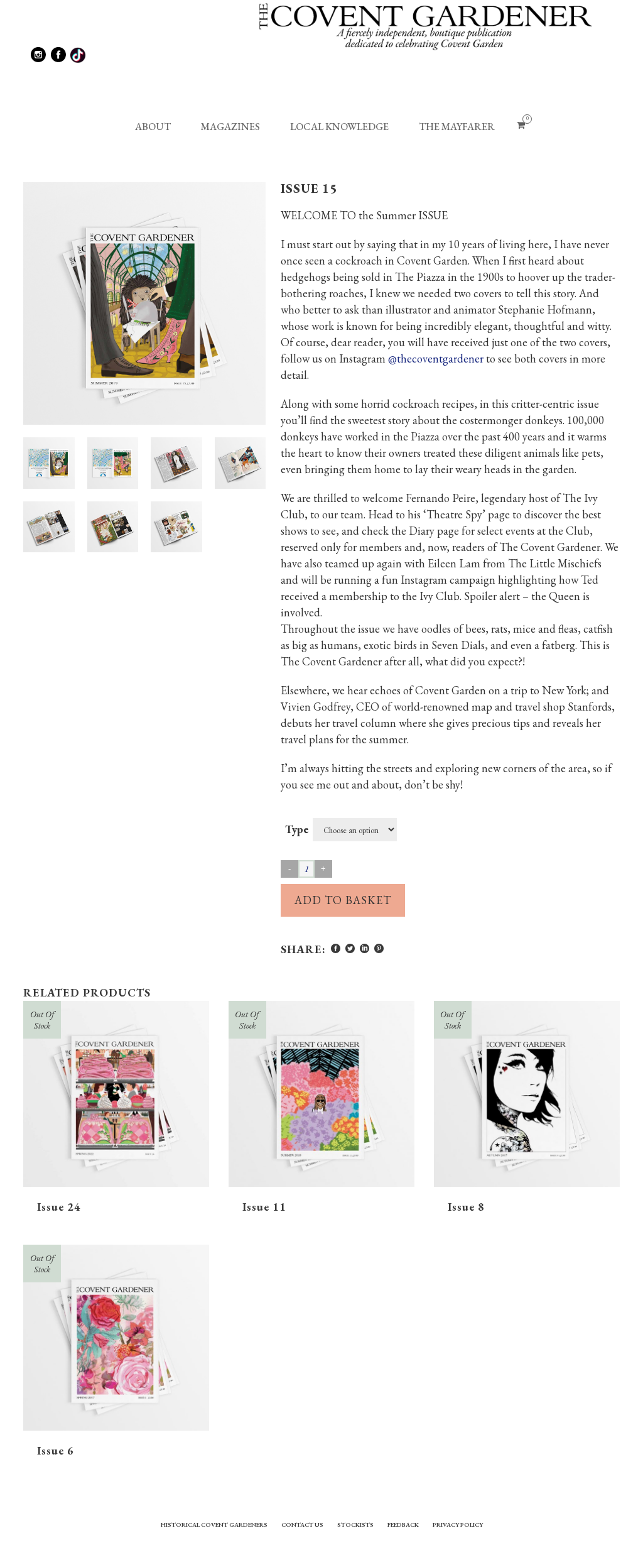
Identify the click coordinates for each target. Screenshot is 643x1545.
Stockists (355, 1524)
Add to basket (342, 900)
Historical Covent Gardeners (214, 1524)
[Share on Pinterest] (379, 948)
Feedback (403, 1524)
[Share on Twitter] (350, 948)
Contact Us (302, 1524)
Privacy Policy (458, 1524)
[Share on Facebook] (335, 948)
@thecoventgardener (436, 358)
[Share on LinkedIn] (364, 948)
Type (296, 829)
